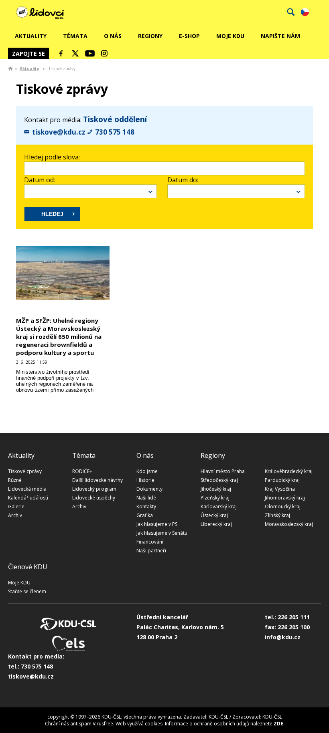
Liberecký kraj (216, 524)
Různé (15, 480)
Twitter (75, 53)
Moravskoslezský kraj (289, 524)
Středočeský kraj (219, 480)
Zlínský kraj (277, 515)
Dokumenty (149, 488)
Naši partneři (151, 550)
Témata (75, 36)
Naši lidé (146, 497)
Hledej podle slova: (52, 157)
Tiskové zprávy (25, 471)
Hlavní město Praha (223, 471)
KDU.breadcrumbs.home (10, 68)
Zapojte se (28, 53)
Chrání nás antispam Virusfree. (79, 723)
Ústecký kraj (214, 515)
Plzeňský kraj (215, 497)
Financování (149, 541)
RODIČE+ (82, 471)
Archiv (15, 515)
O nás (113, 36)
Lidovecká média (27, 488)
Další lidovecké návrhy (97, 480)
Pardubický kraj (282, 480)
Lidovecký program (94, 488)
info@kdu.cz (283, 637)
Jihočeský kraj (216, 488)
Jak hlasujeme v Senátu (161, 533)
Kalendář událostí (28, 497)
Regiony (150, 36)
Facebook (61, 53)
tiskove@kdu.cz (58, 132)
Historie (145, 480)
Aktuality (31, 36)
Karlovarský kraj (219, 506)
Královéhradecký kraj (289, 471)
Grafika (144, 515)
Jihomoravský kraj (285, 497)
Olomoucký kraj (283, 506)
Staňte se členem (27, 591)
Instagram (104, 53)
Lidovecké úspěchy (93, 497)
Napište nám (280, 36)
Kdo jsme (147, 471)
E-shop (189, 36)
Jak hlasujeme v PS (156, 524)
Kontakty (146, 506)
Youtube (90, 53)
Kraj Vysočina (280, 488)
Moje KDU (230, 36)
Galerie (16, 506)
